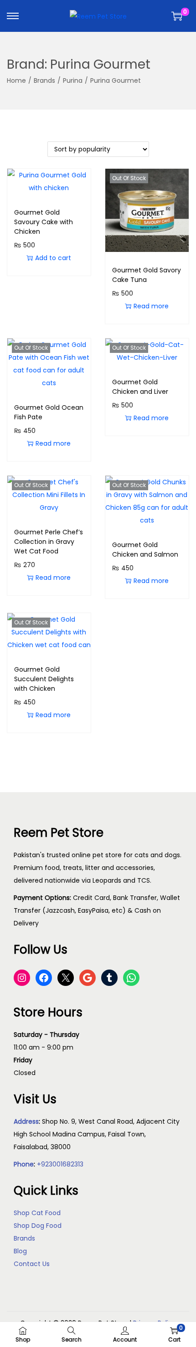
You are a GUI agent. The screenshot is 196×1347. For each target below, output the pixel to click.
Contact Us (32, 1263)
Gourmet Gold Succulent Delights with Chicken (44, 679)
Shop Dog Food (38, 1225)
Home (16, 80)
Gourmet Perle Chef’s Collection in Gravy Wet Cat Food (48, 542)
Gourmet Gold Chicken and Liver (140, 386)
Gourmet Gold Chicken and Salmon (145, 549)
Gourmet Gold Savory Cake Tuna (146, 275)
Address (26, 1121)
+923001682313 (60, 1164)
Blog (20, 1251)
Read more (151, 306)
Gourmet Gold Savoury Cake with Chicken (43, 222)
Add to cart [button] (53, 257)
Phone (24, 1164)
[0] (176, 15)
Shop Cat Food (37, 1212)
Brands (44, 80)
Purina (73, 80)
